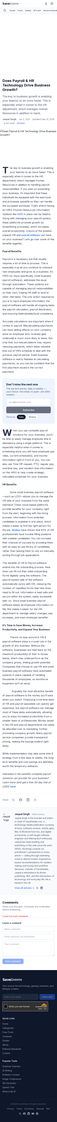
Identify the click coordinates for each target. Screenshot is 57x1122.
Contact (6, 1053)
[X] (20, 1113)
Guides (28, 10)
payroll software (30, 235)
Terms (19, 1109)
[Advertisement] (28, 47)
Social (12, 10)
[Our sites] (20, 3)
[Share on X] (13, 800)
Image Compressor (11, 1079)
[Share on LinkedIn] (28, 800)
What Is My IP (9, 1091)
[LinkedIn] (28, 1113)
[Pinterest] (37, 1113)
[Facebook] (24, 1113)
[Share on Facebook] (20, 800)
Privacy (10, 1109)
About (5, 1044)
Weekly (32, 417)
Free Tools (7, 1032)
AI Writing (7, 1070)
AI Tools (37, 10)
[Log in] (46, 3)
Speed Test (8, 1087)
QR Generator (9, 1083)
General (21, 123)
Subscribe (28, 409)
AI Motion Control (11, 1074)
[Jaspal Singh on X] (37, 888)
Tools (20, 10)
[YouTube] (33, 1113)
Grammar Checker (11, 1066)
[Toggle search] (4, 10)
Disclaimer (29, 1109)
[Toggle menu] (52, 3)
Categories (8, 1028)
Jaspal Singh (9, 119)
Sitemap (40, 1109)
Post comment (13, 961)
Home (5, 1024)
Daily (21, 417)
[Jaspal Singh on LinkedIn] (41, 888)
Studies (16, 529)
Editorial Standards (11, 1049)
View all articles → (24, 888)
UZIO (20, 214)
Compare (7, 1036)
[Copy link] (35, 800)
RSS (48, 1109)
